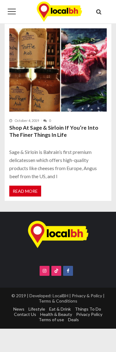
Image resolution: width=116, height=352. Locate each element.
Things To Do (88, 309)
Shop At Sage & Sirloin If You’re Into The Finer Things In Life (53, 131)
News (18, 309)
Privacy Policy (89, 314)
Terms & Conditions (58, 300)
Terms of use (51, 319)
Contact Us (25, 314)
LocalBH (60, 295)
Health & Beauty (56, 314)
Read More (25, 191)
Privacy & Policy (87, 295)
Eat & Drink (60, 309)
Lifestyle (36, 309)
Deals (73, 319)
